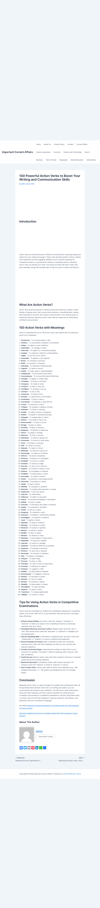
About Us (47, 144)
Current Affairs (82, 144)
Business (39, 160)
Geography (63, 160)
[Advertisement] (50, 13)
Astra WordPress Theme (72, 774)
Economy (57, 152)
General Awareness (43, 152)
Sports (87, 152)
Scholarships (91, 160)
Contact (70, 144)
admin (39, 731)
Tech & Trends (51, 160)
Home (38, 144)
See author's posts (46, 736)
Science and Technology (73, 152)
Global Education (77, 160)
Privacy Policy (59, 144)
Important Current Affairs (17, 152)
